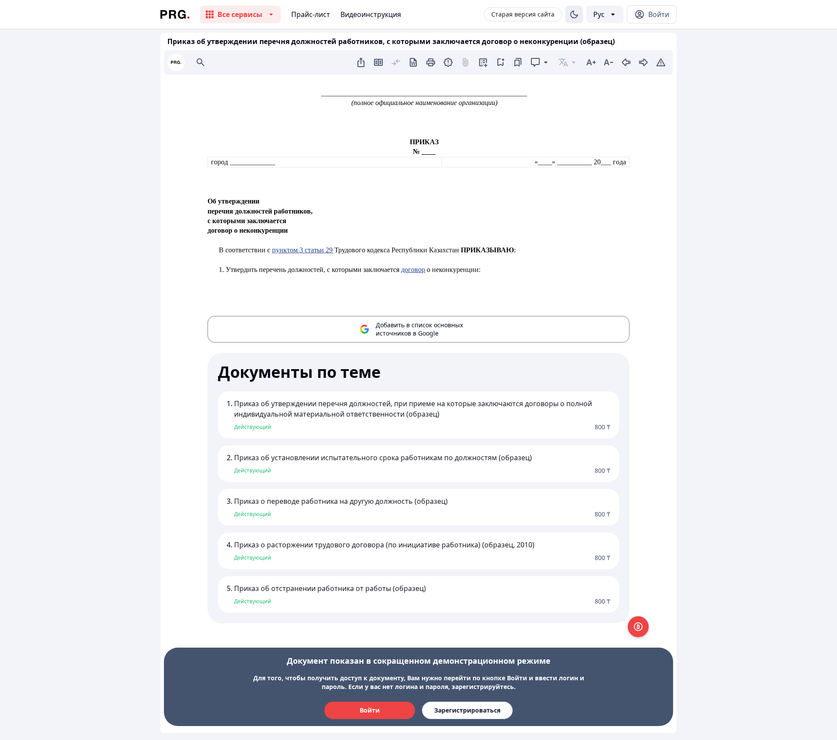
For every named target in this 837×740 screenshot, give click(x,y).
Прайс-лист (310, 14)
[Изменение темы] (574, 14)
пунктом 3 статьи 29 (302, 250)
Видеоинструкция (370, 14)
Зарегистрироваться (467, 710)
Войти (370, 710)
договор (413, 269)
